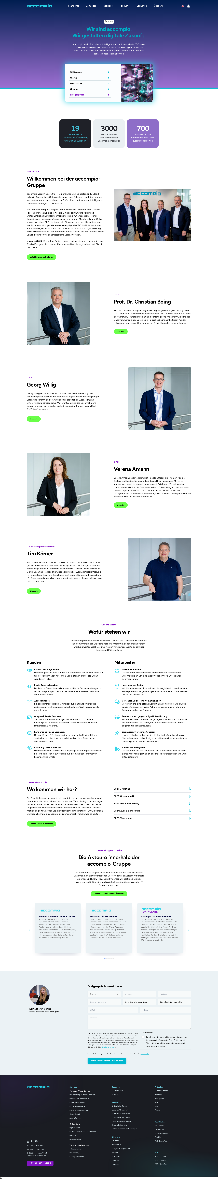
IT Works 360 (117, 1090)
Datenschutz (145, 1054)
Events (157, 1110)
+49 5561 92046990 (35, 1145)
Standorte (73, 6)
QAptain (115, 1094)
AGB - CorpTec (161, 1156)
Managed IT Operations (79, 1110)
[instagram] (28, 1141)
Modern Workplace (77, 1106)
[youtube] (36, 1141)
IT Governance (75, 1139)
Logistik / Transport (120, 1110)
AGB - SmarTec (161, 1164)
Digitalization (75, 1128)
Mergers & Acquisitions (121, 1148)
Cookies (158, 1137)
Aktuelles (91, 6)
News (157, 1106)
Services (108, 6)
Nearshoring (74, 1153)
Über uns (158, 6)
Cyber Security (75, 1114)
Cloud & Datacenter (78, 1102)
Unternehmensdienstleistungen (124, 1129)
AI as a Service (75, 1118)
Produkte (125, 6)
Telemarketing (75, 1149)
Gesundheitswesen (119, 1125)
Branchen (142, 6)
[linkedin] (32, 1141)
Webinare (158, 1094)
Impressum (159, 1125)
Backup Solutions (77, 1157)
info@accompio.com (108, 1047)
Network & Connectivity (79, 1098)
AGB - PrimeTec (161, 1160)
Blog (156, 1102)
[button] (188, 930)
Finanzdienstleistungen (121, 1121)
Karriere (115, 1152)
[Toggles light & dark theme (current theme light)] (188, 6)
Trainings (116, 1156)
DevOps (73, 1135)
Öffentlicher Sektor (120, 1106)
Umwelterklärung (162, 1133)
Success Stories (161, 1091)
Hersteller (116, 1160)
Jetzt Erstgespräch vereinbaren (107, 1060)
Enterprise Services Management (83, 1131)
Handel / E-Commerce (121, 1117)
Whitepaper (159, 1098)
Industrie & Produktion (121, 1114)
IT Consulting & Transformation (82, 1095)
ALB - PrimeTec (161, 1141)
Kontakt (115, 1164)
